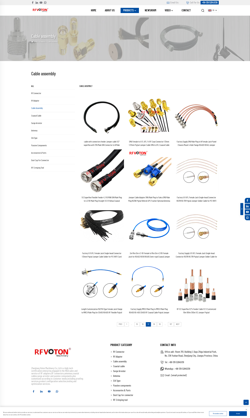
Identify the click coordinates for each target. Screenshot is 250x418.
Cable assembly (52, 42)
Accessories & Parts (38, 153)
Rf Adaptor (35, 101)
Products (128, 10)
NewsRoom (150, 10)
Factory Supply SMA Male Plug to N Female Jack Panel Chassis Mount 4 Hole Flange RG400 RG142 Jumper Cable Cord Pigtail (196, 144)
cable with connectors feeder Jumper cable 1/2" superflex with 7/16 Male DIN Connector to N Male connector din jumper (102, 144)
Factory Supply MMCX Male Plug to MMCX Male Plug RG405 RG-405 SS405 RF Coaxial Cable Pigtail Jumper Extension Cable (149, 311)
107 (171, 324)
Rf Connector (36, 93)
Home (93, 10)
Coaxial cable (36, 116)
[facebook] (32, 2)
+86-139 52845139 (209, 2)
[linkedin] (36, 2)
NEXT (177, 324)
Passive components (39, 145)
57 (148, 324)
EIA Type (34, 138)
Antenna (34, 131)
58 (154, 324)
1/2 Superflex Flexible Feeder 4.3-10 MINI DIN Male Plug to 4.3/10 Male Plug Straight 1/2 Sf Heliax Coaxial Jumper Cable (102, 199)
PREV (120, 324)
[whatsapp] (45, 2)
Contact (186, 10)
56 (142, 324)
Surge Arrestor (36, 123)
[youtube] (41, 2)
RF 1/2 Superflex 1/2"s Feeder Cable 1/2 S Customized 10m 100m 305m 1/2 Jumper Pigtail (196, 311)
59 (160, 324)
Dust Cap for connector (40, 160)
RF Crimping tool (37, 168)
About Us (110, 10)
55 (137, 324)
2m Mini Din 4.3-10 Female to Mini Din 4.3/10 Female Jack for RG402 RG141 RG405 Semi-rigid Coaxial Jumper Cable (149, 255)
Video (168, 10)
